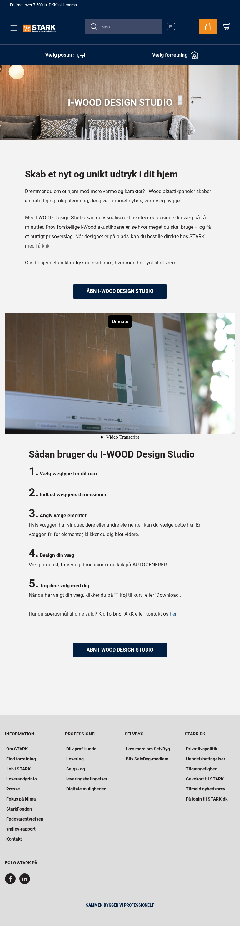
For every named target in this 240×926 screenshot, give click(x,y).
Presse (13, 788)
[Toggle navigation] (12, 28)
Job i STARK (18, 768)
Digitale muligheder (86, 788)
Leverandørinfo (21, 778)
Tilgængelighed (202, 768)
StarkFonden (19, 808)
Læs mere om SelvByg (148, 748)
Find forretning (21, 758)
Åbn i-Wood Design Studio (120, 291)
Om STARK (17, 748)
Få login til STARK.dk (207, 798)
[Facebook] (11, 882)
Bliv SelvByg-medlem (147, 758)
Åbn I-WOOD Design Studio (120, 650)
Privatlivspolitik (201, 748)
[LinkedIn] (24, 882)
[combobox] (123, 26)
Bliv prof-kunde (81, 748)
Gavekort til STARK (205, 778)
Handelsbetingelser (205, 758)
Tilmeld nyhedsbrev (205, 788)
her (173, 614)
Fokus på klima (21, 798)
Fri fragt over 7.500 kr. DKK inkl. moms (43, 5)
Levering (75, 758)
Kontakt (14, 839)
